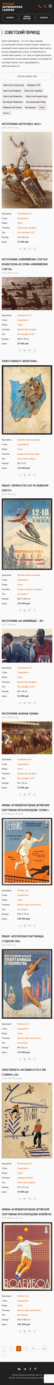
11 (44, 1348)
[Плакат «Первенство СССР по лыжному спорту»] (27, 534)
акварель (21, 453)
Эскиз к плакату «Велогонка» (19, 361)
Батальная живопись (13, 102)
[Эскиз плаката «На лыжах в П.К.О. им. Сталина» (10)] (27, 1120)
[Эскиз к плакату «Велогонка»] (27, 400)
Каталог (10, 17)
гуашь (37, 453)
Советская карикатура (36, 96)
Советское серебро (33, 90)
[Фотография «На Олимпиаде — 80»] (27, 645)
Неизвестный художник (28, 439)
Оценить (44, 17)
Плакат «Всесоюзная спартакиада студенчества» (23, 938)
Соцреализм (23, 218)
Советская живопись (13, 96)
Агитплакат (22, 594)
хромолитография (33, 589)
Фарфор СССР (33, 85)
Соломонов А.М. (24, 213)
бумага (20, 227)
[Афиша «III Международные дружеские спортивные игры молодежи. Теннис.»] (27, 851)
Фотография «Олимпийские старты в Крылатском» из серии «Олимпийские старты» (25, 264)
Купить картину (27, 17)
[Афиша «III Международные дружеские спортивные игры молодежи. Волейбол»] (27, 1256)
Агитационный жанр (36, 102)
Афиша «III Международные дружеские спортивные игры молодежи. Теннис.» (26, 807)
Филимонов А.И (24, 1163)
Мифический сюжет (12, 107)
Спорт (42, 107)
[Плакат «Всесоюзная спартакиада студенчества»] (27, 984)
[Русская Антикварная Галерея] (12, 7)
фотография (30, 227)
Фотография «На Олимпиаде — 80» (23, 621)
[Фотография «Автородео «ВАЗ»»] (27, 170)
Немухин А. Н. (23, 1024)
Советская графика (12, 90)
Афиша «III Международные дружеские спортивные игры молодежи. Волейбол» (27, 1211)
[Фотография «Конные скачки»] (27, 737)
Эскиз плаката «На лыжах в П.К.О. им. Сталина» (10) (24, 1072)
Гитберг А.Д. (23, 890)
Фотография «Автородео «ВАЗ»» (21, 124)
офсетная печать (33, 904)
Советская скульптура (13, 85)
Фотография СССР (26, 232)
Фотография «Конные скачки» (20, 713)
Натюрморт (30, 107)
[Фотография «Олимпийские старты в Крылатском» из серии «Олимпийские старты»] (27, 293)
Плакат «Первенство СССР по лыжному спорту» (25, 488)
